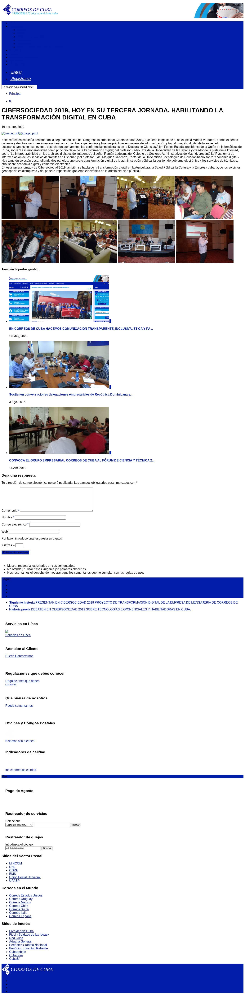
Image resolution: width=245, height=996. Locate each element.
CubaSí (14, 958)
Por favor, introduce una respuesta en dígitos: (32, 538)
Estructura (24, 40)
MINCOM (15, 863)
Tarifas (13, 54)
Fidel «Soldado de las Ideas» (29, 934)
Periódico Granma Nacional (28, 945)
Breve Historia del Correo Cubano (40, 47)
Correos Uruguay (21, 899)
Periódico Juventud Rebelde (28, 948)
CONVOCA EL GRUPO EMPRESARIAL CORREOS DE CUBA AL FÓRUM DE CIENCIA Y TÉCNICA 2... (81, 460)
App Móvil (16, 61)
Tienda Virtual (18, 64)
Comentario (10, 510)
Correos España (20, 916)
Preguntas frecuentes (23, 57)
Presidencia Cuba (21, 931)
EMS (12, 873)
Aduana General (20, 941)
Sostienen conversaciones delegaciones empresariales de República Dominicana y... (70, 394)
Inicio (12, 23)
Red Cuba (16, 938)
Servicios (15, 50)
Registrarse (20, 78)
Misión (21, 29)
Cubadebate (17, 951)
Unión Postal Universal (25, 877)
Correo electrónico (15, 524)
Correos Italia (18, 912)
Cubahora (16, 955)
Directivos (23, 43)
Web (5, 531)
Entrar (16, 72)
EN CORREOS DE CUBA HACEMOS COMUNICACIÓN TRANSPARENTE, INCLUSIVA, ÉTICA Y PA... (81, 328)
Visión (21, 33)
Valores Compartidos (31, 36)
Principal (15, 93)
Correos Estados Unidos (25, 895)
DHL (12, 867)
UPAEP (14, 880)
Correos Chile (18, 905)
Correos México (20, 902)
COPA (13, 870)
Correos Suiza (19, 909)
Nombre (8, 517)
